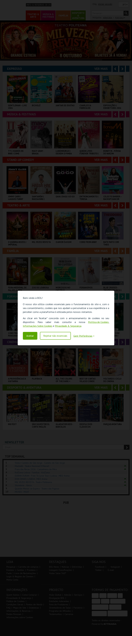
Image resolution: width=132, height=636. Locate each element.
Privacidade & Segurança (68, 325)
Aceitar (30, 335)
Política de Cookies (98, 322)
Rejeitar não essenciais (55, 335)
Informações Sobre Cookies (37, 325)
